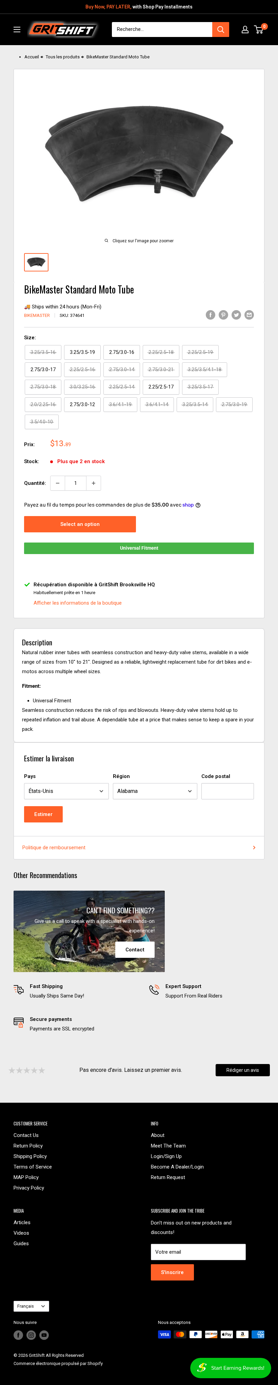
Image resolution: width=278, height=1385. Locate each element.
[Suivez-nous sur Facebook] (18, 1335)
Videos (21, 1233)
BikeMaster (37, 315)
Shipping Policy (30, 1156)
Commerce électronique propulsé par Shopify (58, 1363)
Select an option (80, 524)
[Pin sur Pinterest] (223, 315)
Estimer (43, 814)
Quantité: (35, 483)
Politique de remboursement (53, 848)
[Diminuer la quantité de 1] (58, 483)
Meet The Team (168, 1146)
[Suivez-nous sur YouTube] (44, 1335)
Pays (30, 776)
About (157, 1135)
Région (121, 776)
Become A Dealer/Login (177, 1167)
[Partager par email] (249, 315)
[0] (259, 29)
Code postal (215, 776)
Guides (21, 1243)
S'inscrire (172, 1272)
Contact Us (26, 1135)
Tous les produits (63, 56)
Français (25, 1306)
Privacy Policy (29, 1188)
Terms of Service (33, 1167)
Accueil (31, 56)
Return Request (168, 1177)
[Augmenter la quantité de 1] (93, 483)
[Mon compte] (245, 29)
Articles (22, 1222)
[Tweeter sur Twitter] (236, 315)
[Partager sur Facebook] (210, 315)
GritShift (37, 1355)
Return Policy (28, 1146)
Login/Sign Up (166, 1156)
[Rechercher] (220, 29)
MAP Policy (26, 1177)
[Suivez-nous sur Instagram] (31, 1335)
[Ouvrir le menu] (17, 29)
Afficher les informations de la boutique (78, 603)
